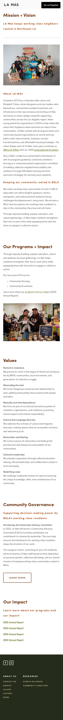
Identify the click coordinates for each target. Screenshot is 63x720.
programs (43, 610)
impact (14, 615)
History (8, 693)
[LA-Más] (11, 663)
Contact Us (9, 682)
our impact (44, 292)
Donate (7, 686)
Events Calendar (33, 682)
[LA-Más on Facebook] (5, 663)
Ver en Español (51, 5)
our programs (28, 292)
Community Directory (35, 686)
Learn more (17, 577)
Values (7, 689)
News (6, 697)
